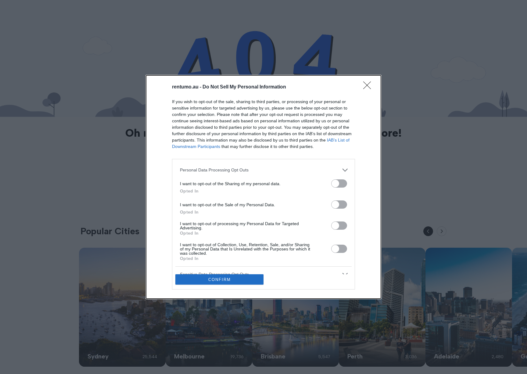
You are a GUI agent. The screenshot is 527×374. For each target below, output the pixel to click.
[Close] (369, 87)
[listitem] (263, 170)
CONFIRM (219, 279)
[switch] (339, 183)
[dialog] (263, 187)
